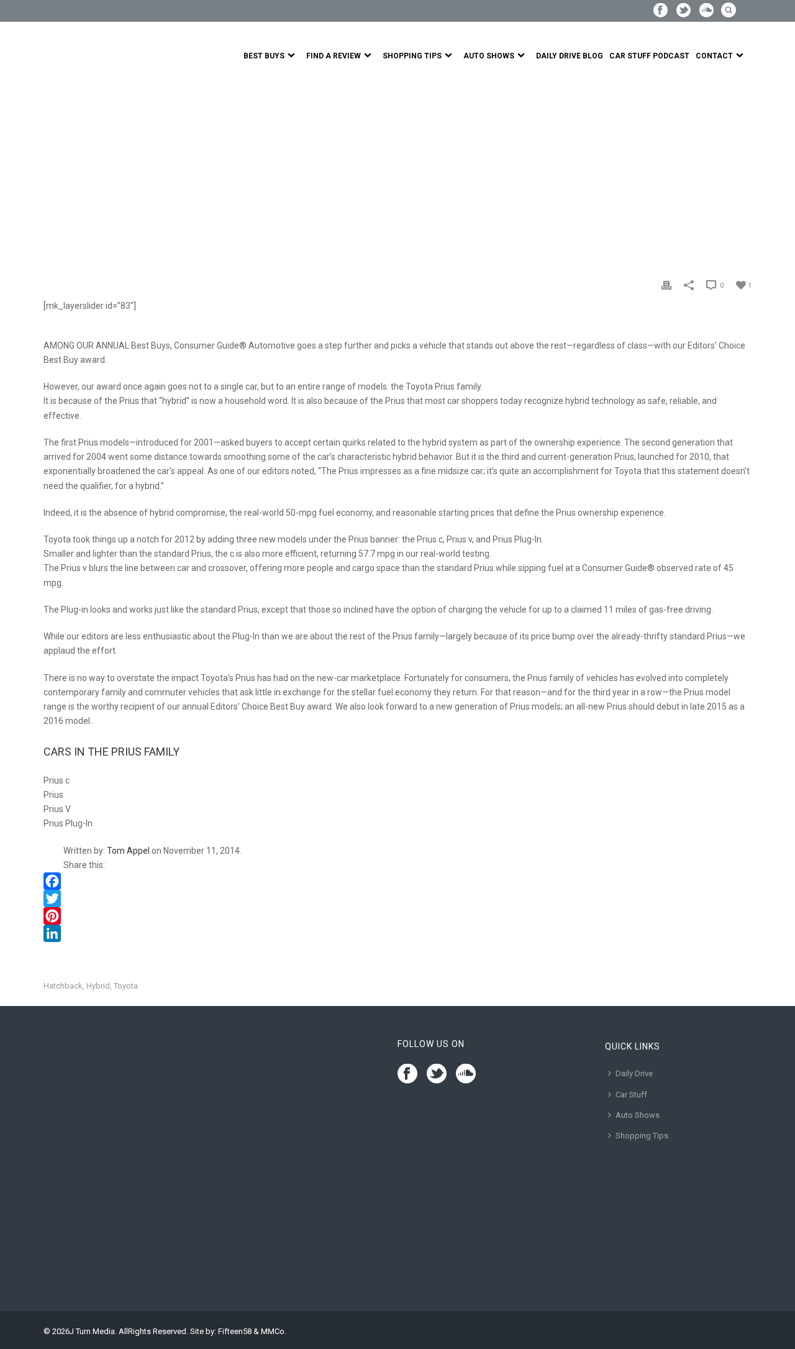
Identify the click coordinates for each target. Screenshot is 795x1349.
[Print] (666, 285)
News (83, 170)
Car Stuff (631, 1094)
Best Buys (263, 56)
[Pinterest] (397, 916)
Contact (714, 56)
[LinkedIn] (397, 933)
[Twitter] (397, 898)
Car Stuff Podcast (649, 56)
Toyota (126, 986)
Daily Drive (634, 1073)
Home (54, 170)
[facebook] (407, 1074)
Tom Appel (128, 851)
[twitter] (437, 1074)
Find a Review (333, 56)
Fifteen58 (235, 1331)
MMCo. (273, 1331)
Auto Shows (488, 56)
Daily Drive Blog (569, 56)
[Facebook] (397, 881)
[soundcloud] (466, 1074)
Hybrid (98, 986)
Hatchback (63, 986)
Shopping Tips (412, 56)
